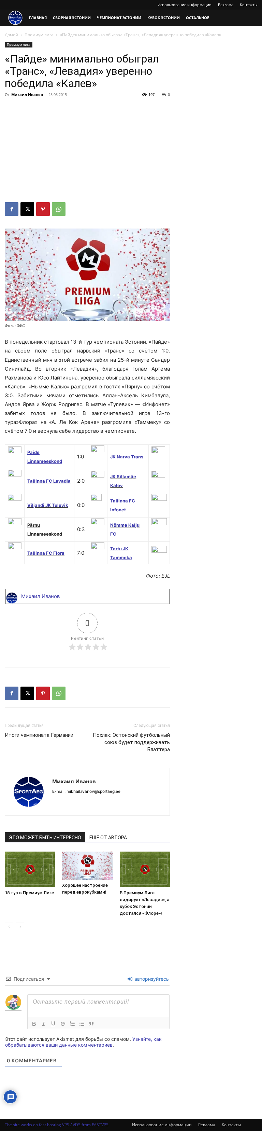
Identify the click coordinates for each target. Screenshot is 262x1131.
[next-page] (20, 927)
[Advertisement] (87, 151)
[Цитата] (91, 1024)
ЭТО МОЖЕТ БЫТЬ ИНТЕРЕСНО (45, 837)
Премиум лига (39, 35)
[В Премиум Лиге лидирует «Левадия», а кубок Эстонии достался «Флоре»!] (145, 869)
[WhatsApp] (59, 209)
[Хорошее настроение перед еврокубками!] (87, 866)
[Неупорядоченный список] (82, 1024)
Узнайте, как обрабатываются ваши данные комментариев (83, 1042)
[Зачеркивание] (63, 1024)
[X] (27, 209)
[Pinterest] (43, 209)
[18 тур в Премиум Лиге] (30, 869)
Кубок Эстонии (163, 17)
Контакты (248, 4)
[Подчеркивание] (53, 1024)
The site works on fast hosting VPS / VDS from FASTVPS (56, 1125)
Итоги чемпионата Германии (39, 735)
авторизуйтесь (151, 979)
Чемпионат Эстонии (119, 17)
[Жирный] (34, 1024)
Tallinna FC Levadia (49, 481)
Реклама (225, 4)
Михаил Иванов (27, 94)
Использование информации (185, 4)
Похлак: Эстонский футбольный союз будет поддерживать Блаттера (131, 742)
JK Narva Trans (126, 456)
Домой (11, 35)
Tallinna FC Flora (45, 553)
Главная (38, 17)
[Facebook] (11, 209)
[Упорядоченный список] (72, 1024)
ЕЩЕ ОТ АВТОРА (108, 837)
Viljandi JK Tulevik (47, 505)
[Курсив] (43, 1024)
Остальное (197, 17)
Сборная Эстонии (72, 17)
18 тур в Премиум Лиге (29, 892)
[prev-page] (9, 927)
